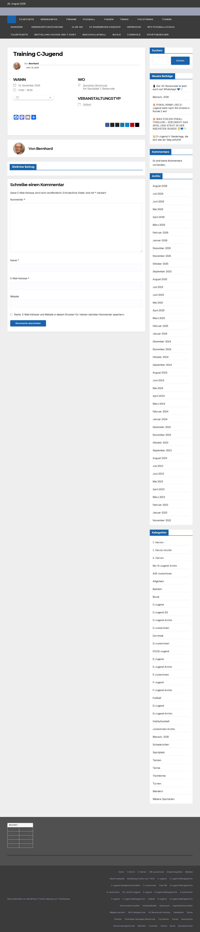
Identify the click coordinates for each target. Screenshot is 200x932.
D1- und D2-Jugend (131, 892)
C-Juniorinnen (161, 627)
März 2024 (159, 403)
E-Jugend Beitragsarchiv (166, 892)
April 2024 (159, 395)
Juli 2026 (158, 193)
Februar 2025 (160, 325)
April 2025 (158, 310)
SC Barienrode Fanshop (105, 27)
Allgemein (158, 581)
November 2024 (162, 349)
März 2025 (159, 318)
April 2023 (158, 489)
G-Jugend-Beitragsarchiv (181, 899)
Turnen (167, 19)
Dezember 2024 (162, 341)
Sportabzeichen (158, 34)
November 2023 (162, 434)
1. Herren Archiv (162, 550)
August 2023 (160, 458)
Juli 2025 (158, 287)
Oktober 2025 (160, 263)
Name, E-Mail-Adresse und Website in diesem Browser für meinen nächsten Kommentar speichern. (69, 314)
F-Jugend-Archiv (162, 690)
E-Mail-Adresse (19, 278)
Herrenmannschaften (130, 905)
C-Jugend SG (160, 612)
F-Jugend (158, 682)
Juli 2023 (158, 465)
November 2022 (162, 520)
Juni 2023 (158, 473)
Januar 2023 (160, 512)
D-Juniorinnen (161, 643)
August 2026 (160, 185)
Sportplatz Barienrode (95, 85)
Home (121, 872)
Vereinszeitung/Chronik (47, 27)
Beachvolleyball (94, 34)
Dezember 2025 (162, 248)
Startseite (26, 19)
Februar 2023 (160, 504)
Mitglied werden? (117, 912)
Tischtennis (145, 19)
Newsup (50, 899)
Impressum (134, 27)
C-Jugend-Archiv (162, 620)
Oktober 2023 (160, 442)
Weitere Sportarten (164, 799)
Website (14, 296)
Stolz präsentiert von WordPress (22, 899)
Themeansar (64, 899)
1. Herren (158, 542)
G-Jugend (158, 705)
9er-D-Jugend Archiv (165, 565)
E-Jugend (158, 659)
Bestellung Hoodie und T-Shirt (55, 34)
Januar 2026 (160, 240)
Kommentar (17, 199)
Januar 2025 (160, 333)
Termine (71, 19)
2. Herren (158, 557)
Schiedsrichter (161, 744)
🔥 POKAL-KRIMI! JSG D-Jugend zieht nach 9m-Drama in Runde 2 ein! (171, 108)
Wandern (17, 27)
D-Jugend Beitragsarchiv (181, 885)
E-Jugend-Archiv (162, 666)
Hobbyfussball (161, 721)
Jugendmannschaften (182, 905)
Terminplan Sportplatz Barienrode (139, 919)
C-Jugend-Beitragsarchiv (181, 878)
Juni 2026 (158, 201)
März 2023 (159, 497)
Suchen (157, 50)
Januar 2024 (160, 419)
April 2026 (159, 217)
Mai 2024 (158, 388)
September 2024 (162, 364)
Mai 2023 (158, 481)
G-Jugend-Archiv (162, 713)
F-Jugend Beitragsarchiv (134, 899)
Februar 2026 (160, 232)
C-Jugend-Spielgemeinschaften (125, 885)
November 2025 (162, 255)
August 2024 (160, 372)
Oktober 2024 (161, 357)
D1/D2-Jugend (161, 651)
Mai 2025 (158, 302)
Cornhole (133, 34)
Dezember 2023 (162, 427)
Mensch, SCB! (161, 97)
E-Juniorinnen (161, 674)
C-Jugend (158, 604)
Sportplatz (159, 752)
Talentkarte (19, 34)
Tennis (124, 19)
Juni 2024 (158, 380)
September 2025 (162, 271)
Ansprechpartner (175, 872)
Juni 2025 (158, 294)
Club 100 (77, 27)
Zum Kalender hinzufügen (34, 97)
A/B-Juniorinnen (162, 573)
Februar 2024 (160, 411)
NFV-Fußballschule (161, 27)
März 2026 (159, 224)
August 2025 (160, 279)
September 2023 (162, 450)
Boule (117, 34)
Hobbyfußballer (150, 905)
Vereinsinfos (49, 19)
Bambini (157, 589)
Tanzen (108, 19)
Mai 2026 (158, 209)
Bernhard (34, 63)
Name (14, 260)
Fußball (89, 19)
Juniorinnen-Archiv (164, 729)
